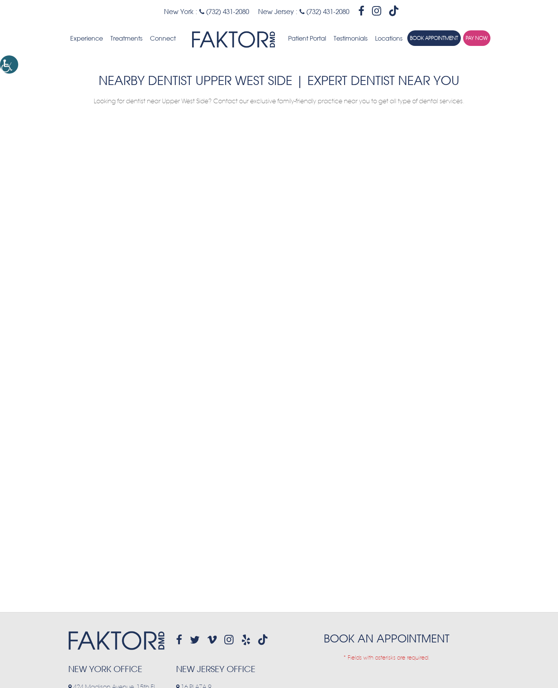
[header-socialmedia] (361, 11)
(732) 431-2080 (226, 12)
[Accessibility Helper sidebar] (9, 64)
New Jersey (276, 12)
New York (179, 12)
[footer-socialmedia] (179, 639)
